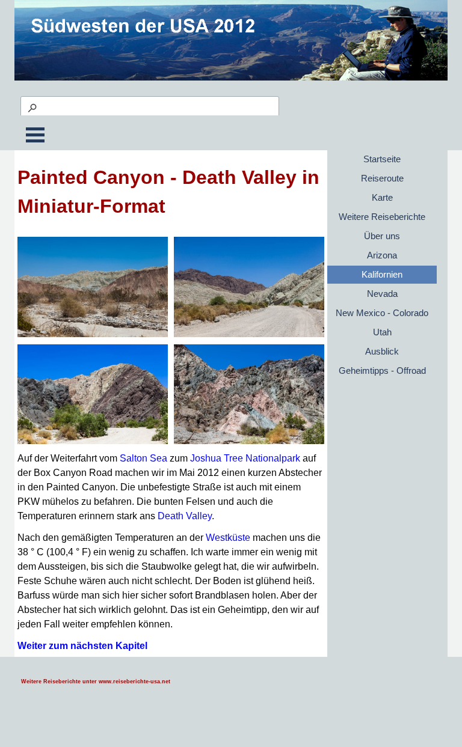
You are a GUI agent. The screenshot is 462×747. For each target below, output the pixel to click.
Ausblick (382, 351)
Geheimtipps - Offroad (382, 371)
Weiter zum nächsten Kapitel (82, 646)
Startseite (382, 159)
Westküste (228, 537)
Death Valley (185, 516)
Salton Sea (143, 458)
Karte (382, 198)
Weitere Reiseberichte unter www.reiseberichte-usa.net (95, 681)
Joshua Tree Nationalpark (245, 458)
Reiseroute (382, 178)
